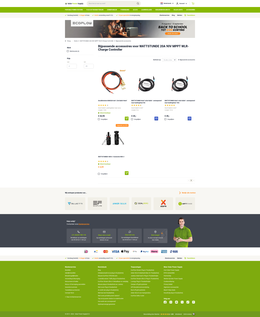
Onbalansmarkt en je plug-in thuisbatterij (110, 273)
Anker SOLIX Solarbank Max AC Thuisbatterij (145, 273)
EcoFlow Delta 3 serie (137, 295)
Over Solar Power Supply (171, 270)
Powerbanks (125, 10)
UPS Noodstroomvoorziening (140, 287)
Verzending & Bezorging (72, 278)
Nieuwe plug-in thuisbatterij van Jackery (110, 284)
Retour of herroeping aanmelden (75, 284)
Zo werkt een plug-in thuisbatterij (108, 290)
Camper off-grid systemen (139, 284)
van (68, 62)
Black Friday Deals (169, 290)
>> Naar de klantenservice (73, 297)
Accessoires (190, 10)
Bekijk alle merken (188, 193)
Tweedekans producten (72, 290)
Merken (179, 15)
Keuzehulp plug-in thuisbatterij (173, 293)
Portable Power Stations (74, 10)
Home (76, 41)
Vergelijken (104, 119)
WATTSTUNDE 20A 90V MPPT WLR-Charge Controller (96, 41)
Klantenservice (164, 15)
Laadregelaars (146, 10)
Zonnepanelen (112, 10)
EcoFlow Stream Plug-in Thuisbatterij (142, 270)
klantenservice (84, 224)
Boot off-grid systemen (138, 290)
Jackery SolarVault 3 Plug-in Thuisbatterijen (144, 276)
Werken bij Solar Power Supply (173, 278)
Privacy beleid (168, 284)
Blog (173, 15)
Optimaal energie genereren (106, 304)
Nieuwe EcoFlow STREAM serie (107, 276)
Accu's (135, 10)
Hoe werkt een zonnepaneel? (107, 301)
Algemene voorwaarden (171, 287)
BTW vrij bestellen (169, 273)
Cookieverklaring (169, 281)
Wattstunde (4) (74, 51)
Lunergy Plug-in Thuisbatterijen (140, 281)
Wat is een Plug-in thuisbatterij (107, 287)
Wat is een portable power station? (109, 295)
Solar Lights (178, 10)
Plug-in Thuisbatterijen (94, 10)
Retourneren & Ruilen (71, 281)
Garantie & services (71, 287)
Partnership (167, 276)
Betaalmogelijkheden (71, 276)
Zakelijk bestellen (70, 273)
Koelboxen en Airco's (162, 10)
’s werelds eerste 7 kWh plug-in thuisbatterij (111, 278)
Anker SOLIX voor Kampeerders (141, 293)
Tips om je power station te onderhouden (111, 298)
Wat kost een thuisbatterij (106, 293)
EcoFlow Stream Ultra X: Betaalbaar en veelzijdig (113, 281)
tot (85, 62)
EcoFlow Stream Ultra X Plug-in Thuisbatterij (145, 278)
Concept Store (69, 293)
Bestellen (68, 270)
